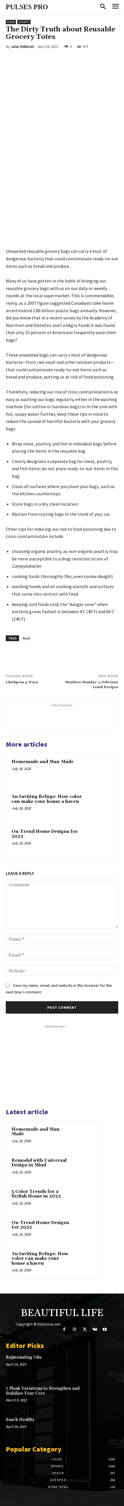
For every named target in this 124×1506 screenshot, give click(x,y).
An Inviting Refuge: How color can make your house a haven (47, 799)
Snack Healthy (20, 1419)
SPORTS (23, 22)
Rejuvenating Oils (23, 1357)
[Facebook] (29, 60)
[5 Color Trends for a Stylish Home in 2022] (87, 1199)
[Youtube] (104, 1329)
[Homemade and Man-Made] (99, 771)
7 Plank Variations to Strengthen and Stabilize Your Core (43, 1391)
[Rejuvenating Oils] (107, 1365)
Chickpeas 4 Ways (22, 682)
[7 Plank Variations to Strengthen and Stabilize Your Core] (107, 1396)
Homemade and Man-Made (43, 762)
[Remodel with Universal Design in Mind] (87, 1168)
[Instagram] (74, 1329)
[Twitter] (43, 60)
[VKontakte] (94, 1329)
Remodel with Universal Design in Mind (39, 1163)
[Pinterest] (56, 60)
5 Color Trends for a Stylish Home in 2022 (36, 1194)
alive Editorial (22, 46)
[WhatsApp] (69, 60)
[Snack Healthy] (107, 1427)
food (26, 638)
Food (11, 22)
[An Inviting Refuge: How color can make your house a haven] (99, 806)
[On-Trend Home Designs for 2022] (99, 841)
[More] (83, 60)
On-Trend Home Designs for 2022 (45, 834)
